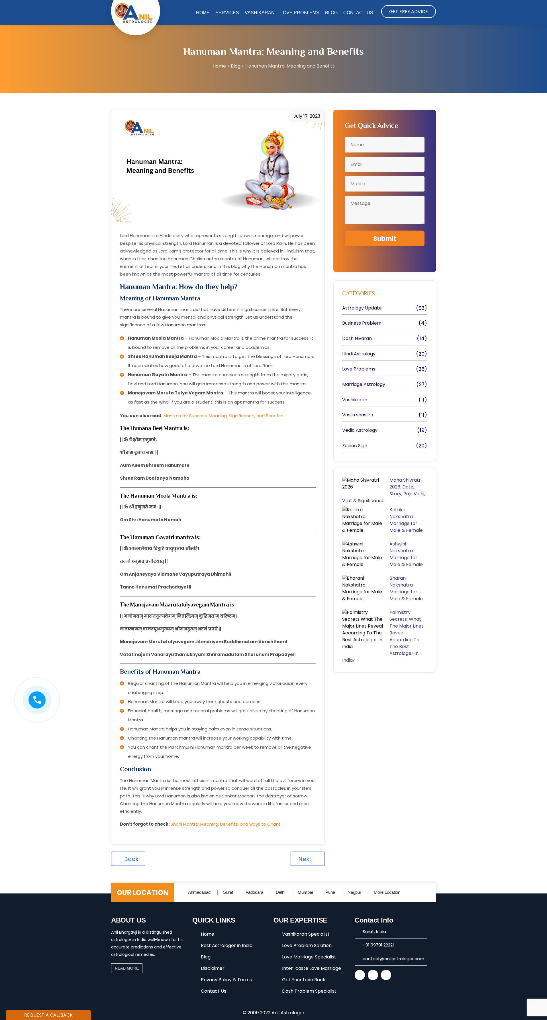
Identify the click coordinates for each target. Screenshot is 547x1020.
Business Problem (361, 323)
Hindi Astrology (358, 354)
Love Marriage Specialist (309, 957)
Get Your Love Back (303, 979)
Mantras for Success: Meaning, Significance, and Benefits (223, 416)
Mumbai (305, 892)
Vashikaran (260, 12)
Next (305, 859)
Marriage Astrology (363, 384)
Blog (331, 12)
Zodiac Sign (354, 445)
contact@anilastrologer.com (393, 959)
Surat (228, 892)
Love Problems (299, 12)
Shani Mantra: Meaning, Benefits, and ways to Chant (226, 824)
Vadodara (254, 892)
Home (203, 12)
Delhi (280, 892)
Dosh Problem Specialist (309, 991)
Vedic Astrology (359, 430)
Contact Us (358, 12)
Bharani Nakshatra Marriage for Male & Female (406, 588)
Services (227, 12)
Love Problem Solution (307, 945)
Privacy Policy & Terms (226, 979)
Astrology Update (362, 308)
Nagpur (354, 892)
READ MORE (127, 968)
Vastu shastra (357, 415)
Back (130, 859)
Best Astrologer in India (226, 945)
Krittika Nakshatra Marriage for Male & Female (407, 520)
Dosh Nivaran (357, 338)
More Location (387, 892)
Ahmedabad (199, 892)
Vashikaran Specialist (306, 934)
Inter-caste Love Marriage (311, 968)
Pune (330, 892)
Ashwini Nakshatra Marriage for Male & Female (406, 554)
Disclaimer (212, 968)
